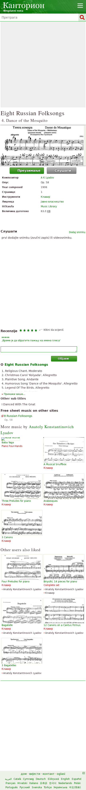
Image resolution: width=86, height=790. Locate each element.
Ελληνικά (53, 779)
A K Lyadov (47, 177)
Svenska (37, 787)
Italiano (33, 783)
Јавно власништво (52, 201)
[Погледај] (43, 145)
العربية (8, 779)
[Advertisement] (43, 64)
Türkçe (48, 787)
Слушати (63, 170)
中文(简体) (75, 787)
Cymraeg (28, 779)
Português (11, 787)
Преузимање (28, 170)
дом (24, 773)
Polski (77, 783)
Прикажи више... (14, 394)
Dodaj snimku (77, 232)
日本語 (43, 783)
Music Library (49, 206)
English (65, 779)
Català (17, 779)
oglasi (61, 773)
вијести (34, 773)
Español (76, 779)
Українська (60, 787)
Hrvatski (22, 783)
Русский (25, 787)
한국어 (52, 783)
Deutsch (41, 779)
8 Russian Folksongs (18, 416)
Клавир (45, 196)
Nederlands (65, 783)
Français (10, 783)
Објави (63, 358)
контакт (48, 773)
